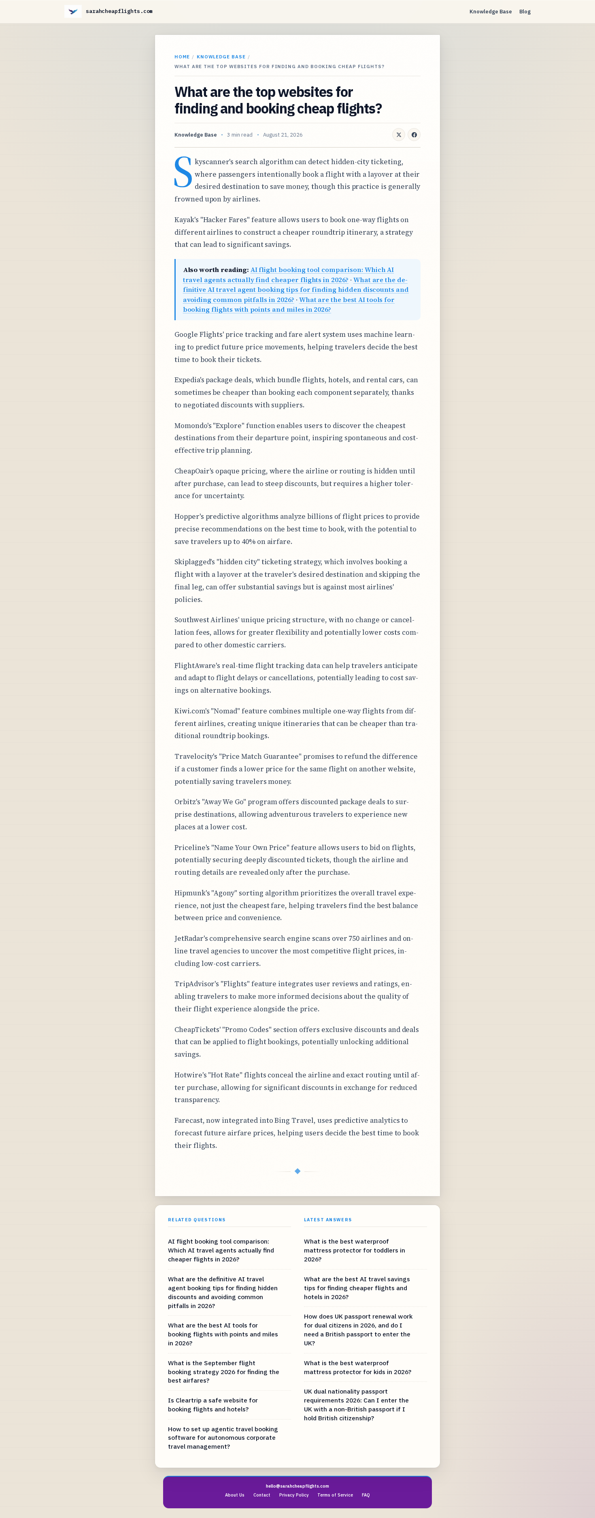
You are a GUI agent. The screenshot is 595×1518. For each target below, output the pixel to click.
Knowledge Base (491, 11)
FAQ (366, 1495)
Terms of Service (335, 1495)
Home (182, 57)
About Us (234, 1495)
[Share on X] (398, 134)
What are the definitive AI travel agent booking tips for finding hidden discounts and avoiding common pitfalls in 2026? (296, 289)
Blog (525, 11)
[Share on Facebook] (414, 134)
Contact (261, 1495)
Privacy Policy (294, 1495)
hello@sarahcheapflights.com (297, 1486)
